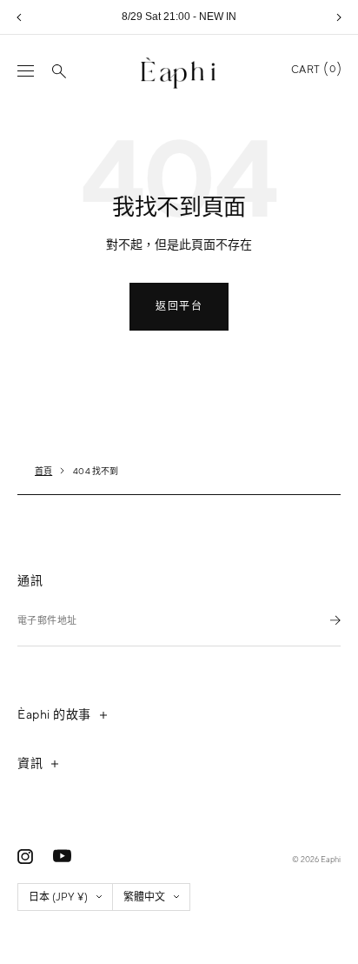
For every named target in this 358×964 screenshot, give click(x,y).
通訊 (30, 580)
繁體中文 (144, 897)
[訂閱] (335, 620)
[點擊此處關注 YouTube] (62, 856)
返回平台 (179, 306)
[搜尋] (59, 71)
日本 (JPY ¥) (58, 897)
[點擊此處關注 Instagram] (25, 856)
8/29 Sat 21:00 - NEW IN (179, 16)
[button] (19, 17)
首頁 (43, 470)
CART (313, 70)
